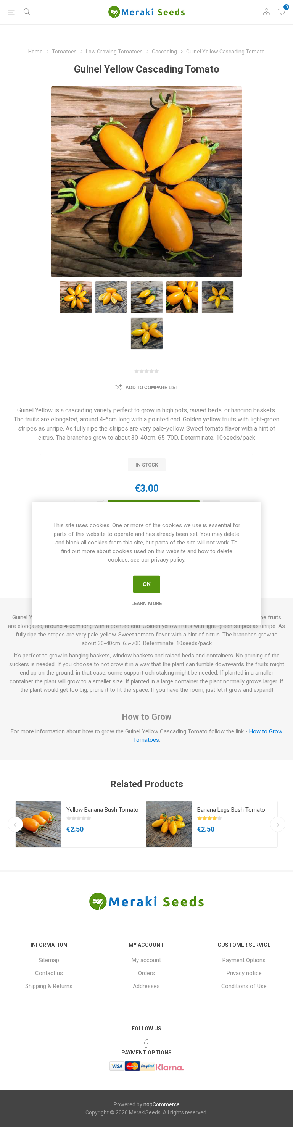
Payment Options (244, 960)
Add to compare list (152, 387)
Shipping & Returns (48, 986)
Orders (146, 973)
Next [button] (277, 824)
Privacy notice (244, 973)
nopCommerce (161, 1104)
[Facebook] (146, 1043)
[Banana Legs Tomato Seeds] (169, 824)
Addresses (146, 986)
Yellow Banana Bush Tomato (102, 809)
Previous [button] (15, 824)
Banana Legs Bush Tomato (231, 809)
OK (147, 584)
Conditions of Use (244, 986)
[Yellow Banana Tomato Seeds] (38, 824)
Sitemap (49, 960)
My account (146, 960)
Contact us (49, 973)
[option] (81, 824)
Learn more (146, 603)
